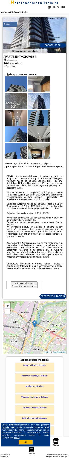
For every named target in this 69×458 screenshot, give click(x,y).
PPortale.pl (4, 457)
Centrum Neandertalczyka (34, 365)
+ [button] (8, 306)
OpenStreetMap (59, 352)
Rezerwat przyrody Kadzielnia (34, 376)
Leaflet (46, 352)
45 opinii (49, 166)
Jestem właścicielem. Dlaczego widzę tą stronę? (24, 284)
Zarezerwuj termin (53, 296)
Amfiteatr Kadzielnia (34, 386)
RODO (16, 438)
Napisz (65, 457)
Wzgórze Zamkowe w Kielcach (34, 397)
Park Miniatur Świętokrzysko (34, 418)
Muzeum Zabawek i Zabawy (34, 408)
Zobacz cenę (53, 45)
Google (6, 428)
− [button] (8, 311)
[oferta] (13, 51)
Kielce (7, 24)
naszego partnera (50, 268)
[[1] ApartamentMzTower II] (34, 35)
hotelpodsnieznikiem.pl (35, 3)
